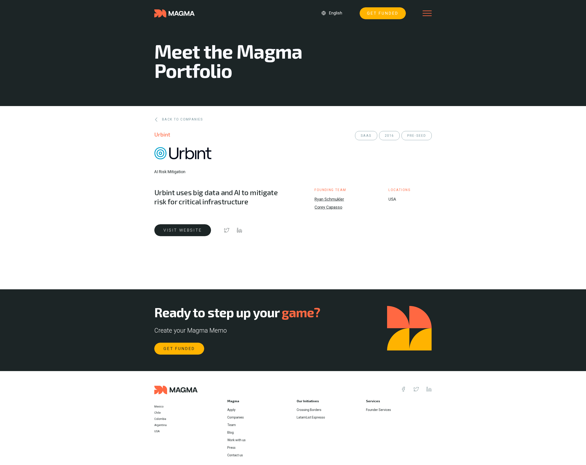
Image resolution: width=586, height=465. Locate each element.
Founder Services (378, 410)
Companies (235, 417)
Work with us (236, 440)
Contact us (235, 455)
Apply (231, 410)
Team (231, 425)
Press (231, 447)
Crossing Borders (309, 410)
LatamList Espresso (311, 417)
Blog (230, 432)
